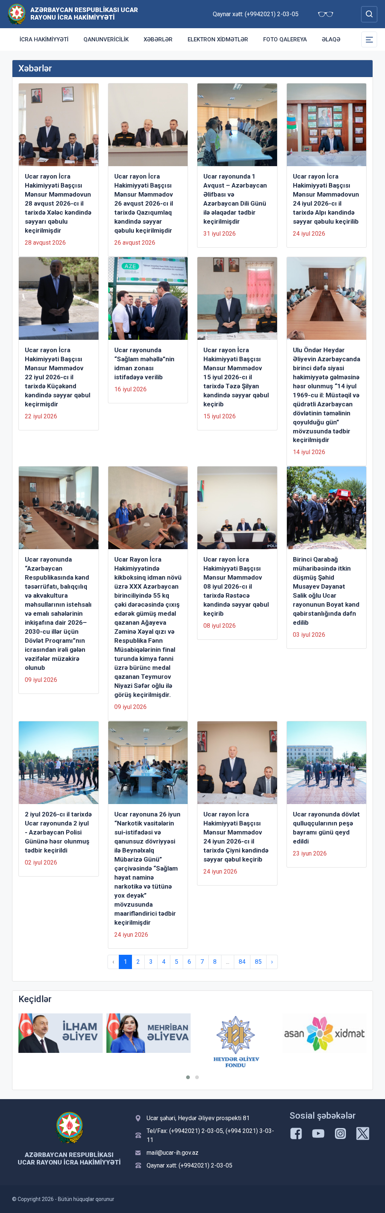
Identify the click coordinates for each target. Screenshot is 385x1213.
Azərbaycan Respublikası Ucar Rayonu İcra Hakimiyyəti (84, 13)
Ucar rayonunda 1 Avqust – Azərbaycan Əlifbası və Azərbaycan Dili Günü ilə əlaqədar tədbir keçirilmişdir (235, 199)
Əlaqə (331, 39)
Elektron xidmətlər (218, 39)
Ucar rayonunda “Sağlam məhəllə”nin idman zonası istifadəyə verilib (144, 363)
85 (258, 961)
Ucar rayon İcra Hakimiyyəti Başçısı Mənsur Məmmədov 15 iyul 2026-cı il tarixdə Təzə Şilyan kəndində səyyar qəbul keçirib (236, 377)
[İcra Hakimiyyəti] (17, 13)
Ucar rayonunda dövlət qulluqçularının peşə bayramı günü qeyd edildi (326, 827)
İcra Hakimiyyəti (44, 39)
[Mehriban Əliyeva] (148, 1033)
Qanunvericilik (106, 39)
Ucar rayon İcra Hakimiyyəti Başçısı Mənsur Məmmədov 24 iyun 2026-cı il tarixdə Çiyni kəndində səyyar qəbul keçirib (235, 836)
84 (242, 961)
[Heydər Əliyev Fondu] (236, 1041)
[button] (187, 1077)
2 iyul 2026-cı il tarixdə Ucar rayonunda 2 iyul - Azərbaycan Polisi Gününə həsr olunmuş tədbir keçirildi (58, 832)
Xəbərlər (158, 39)
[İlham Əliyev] (60, 1033)
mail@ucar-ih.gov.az (173, 1152)
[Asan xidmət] (324, 1033)
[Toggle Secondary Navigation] (369, 39)
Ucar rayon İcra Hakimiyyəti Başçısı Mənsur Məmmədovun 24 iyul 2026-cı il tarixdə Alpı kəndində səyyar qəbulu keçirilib (326, 199)
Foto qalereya (285, 39)
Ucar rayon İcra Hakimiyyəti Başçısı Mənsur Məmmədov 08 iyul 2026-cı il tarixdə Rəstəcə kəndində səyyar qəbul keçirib (236, 586)
